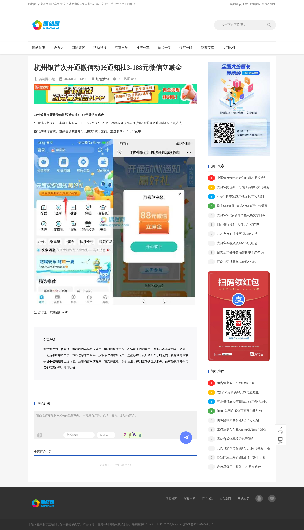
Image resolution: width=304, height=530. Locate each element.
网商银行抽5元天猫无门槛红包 (235, 224)
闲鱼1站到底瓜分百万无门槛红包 (236, 411)
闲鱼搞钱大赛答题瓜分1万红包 (235, 420)
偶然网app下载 (238, 4)
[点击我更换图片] (132, 435)
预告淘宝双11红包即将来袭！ (234, 383)
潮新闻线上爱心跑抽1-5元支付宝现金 (236, 458)
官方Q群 (207, 498)
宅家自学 (121, 47)
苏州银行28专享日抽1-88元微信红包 (239, 401)
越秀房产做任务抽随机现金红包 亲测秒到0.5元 (236, 253)
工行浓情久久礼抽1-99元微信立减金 (239, 429)
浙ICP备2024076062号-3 (198, 524)
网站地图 (243, 498)
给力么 (58, 47)
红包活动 (102, 79)
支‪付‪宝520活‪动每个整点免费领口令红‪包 (236, 216)
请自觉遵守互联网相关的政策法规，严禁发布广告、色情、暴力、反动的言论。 (87, 415)
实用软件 (229, 47)
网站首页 (38, 47)
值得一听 (186, 47)
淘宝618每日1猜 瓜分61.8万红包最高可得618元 (237, 206)
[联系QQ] (259, 499)
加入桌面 (225, 498)
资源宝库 (207, 47)
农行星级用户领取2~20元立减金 (235, 466)
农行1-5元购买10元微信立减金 (235, 392)
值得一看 (164, 47)
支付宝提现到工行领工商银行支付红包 (240, 187)
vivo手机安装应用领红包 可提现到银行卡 (236, 197)
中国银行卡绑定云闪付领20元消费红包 (237, 178)
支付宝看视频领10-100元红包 (234, 243)
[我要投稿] (272, 499)
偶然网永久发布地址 (263, 4)
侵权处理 (171, 498)
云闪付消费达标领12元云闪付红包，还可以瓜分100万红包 (239, 449)
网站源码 (78, 47)
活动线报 (100, 47)
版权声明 (189, 498)
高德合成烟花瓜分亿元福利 (232, 439)
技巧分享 (143, 47)
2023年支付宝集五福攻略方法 (234, 233)
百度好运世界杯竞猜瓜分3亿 (233, 261)
